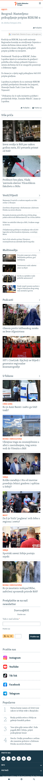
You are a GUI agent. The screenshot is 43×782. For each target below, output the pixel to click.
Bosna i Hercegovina (12, 439)
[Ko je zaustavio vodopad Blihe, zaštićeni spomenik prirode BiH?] (21, 572)
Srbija (5, 477)
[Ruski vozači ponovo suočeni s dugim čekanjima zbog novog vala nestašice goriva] (9, 289)
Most (5, 515)
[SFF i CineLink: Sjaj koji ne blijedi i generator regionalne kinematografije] (21, 347)
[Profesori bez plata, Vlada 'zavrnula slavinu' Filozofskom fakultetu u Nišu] (21, 166)
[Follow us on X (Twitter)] (8, 758)
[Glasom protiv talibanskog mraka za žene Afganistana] (21, 314)
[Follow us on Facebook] (3, 758)
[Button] (37, 27)
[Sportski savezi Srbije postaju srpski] (21, 537)
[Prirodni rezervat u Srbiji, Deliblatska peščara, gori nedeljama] (9, 258)
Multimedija (10, 250)
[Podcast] (21, 779)
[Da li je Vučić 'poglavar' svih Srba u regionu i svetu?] (21, 502)
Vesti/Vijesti (10, 195)
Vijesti (4, 10)
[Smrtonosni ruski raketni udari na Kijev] (9, 268)
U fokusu (8, 376)
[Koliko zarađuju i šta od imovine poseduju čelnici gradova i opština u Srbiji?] (21, 463)
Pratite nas (34, 637)
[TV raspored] (29, 758)
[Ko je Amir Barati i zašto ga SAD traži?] (21, 390)
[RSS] (24, 758)
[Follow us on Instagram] (19, 758)
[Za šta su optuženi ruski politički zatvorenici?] (9, 278)
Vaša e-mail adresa (11, 619)
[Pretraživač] (34, 779)
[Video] (9, 779)
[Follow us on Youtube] (14, 758)
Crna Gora (7, 404)
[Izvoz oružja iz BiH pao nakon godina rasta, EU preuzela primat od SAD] (21, 131)
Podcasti (8, 300)
